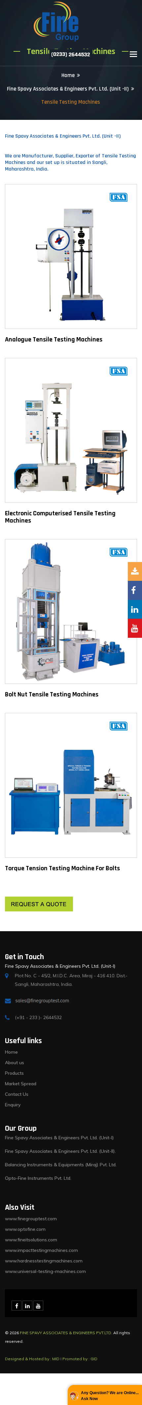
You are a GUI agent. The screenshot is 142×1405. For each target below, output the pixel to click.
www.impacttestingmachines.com (41, 1250)
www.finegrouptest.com (31, 1219)
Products (14, 1073)
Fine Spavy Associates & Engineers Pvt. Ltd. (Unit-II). (60, 1151)
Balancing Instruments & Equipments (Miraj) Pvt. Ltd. (61, 1165)
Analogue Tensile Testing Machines (53, 339)
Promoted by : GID (79, 1358)
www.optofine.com (25, 1229)
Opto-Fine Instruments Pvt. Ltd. (38, 1178)
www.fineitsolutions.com (31, 1240)
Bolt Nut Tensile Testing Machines (51, 694)
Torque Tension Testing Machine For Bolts (62, 868)
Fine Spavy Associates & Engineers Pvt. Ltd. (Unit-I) (59, 1138)
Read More (50, 259)
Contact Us (16, 1094)
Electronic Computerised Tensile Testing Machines (60, 517)
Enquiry (12, 1105)
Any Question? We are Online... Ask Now (110, 1396)
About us (14, 1063)
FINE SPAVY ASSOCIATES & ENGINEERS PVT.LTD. (66, 1332)
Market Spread (20, 1084)
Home (68, 75)
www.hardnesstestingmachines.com (44, 1261)
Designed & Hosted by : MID (32, 1358)
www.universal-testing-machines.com (45, 1271)
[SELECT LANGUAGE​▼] (99, 54)
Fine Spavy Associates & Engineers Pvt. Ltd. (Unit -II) (68, 89)
